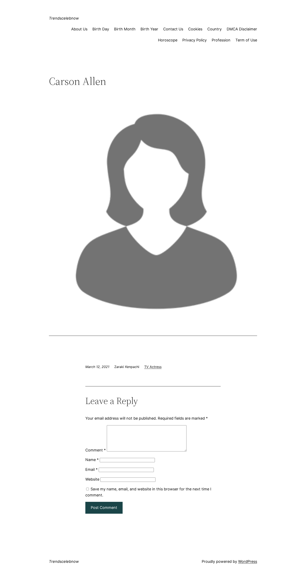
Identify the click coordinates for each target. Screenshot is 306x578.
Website (92, 479)
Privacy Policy (194, 40)
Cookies (195, 29)
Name (92, 459)
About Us (79, 29)
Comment (95, 450)
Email (91, 469)
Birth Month (125, 29)
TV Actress (153, 367)
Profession (221, 40)
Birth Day (100, 29)
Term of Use (246, 40)
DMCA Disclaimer (242, 29)
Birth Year (149, 29)
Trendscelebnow (64, 18)
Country (214, 29)
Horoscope (167, 40)
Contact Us (173, 29)
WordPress (247, 561)
